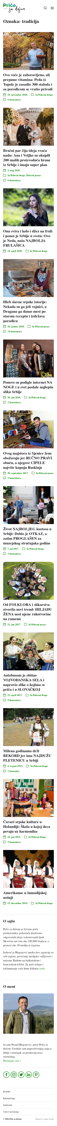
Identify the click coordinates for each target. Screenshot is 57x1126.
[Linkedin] (28, 1074)
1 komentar (13, 771)
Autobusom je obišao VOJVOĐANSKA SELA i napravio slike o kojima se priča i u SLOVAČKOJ (24, 682)
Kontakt (6, 1091)
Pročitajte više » (12, 1060)
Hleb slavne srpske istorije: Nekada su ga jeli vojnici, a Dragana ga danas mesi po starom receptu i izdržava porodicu (25, 311)
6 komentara (14, 99)
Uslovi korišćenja (11, 1111)
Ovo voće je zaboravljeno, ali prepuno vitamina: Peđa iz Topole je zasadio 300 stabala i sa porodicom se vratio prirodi (28, 82)
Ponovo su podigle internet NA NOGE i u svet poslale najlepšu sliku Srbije (28, 386)
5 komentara (14, 842)
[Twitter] (21, 1074)
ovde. (42, 968)
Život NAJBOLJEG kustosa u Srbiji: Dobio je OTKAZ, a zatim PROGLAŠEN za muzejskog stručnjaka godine (27, 536)
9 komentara (14, 700)
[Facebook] (6, 1074)
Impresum (7, 1104)
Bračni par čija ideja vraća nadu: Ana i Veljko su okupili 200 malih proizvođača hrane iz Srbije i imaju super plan (26, 157)
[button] (45, 8)
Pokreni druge (45, 94)
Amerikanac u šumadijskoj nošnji (25, 895)
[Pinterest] (36, 1074)
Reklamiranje (9, 1098)
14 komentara (15, 331)
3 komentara (14, 553)
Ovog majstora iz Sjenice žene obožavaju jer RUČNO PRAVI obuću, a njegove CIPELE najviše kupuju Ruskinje (27, 460)
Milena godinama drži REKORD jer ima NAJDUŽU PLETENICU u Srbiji (27, 755)
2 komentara (14, 402)
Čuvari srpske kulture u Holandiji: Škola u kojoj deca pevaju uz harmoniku (26, 826)
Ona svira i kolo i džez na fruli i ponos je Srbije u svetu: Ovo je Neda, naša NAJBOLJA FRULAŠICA (27, 238)
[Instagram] (14, 1074)
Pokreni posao (33, 175)
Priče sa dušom (15, 1119)
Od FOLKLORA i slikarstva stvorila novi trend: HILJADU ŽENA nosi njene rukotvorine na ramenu (27, 611)
